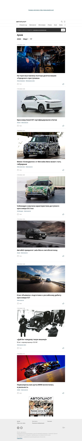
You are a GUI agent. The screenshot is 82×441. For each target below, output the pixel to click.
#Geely (60, 25)
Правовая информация (38, 423)
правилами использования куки (39, 30)
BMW (19, 390)
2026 (19, 39)
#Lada (55, 25)
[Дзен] (21, 428)
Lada (19, 253)
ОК (63, 30)
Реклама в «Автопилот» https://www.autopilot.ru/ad (41, 10)
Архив (20, 35)
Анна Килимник (21, 81)
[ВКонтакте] (18, 428)
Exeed (19, 122)
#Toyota (50, 25)
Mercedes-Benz (21, 167)
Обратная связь (21, 423)
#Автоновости (32, 25)
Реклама (49, 421)
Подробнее (19, 438)
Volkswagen (20, 211)
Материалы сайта (30, 81)
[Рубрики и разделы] (64, 21)
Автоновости (25, 122)
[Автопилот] (21, 21)
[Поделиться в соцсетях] (63, 84)
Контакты (34, 421)
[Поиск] (62, 21)
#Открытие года (23, 25)
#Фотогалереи (41, 25)
